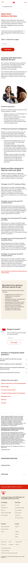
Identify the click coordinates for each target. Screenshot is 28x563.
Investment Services (9, 458)
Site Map (17, 544)
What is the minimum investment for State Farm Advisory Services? (12, 368)
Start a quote (8, 49)
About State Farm (4, 507)
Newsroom (3, 510)
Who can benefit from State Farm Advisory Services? (11, 359)
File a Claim (17, 505)
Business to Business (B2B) (6, 512)
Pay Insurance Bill (18, 510)
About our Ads (3, 541)
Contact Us (3, 505)
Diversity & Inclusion (4, 529)
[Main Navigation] (2, 2)
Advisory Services (5, 465)
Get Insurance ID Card (19, 517)
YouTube (16, 536)
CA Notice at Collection (5, 550)
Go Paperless (17, 515)
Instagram (17, 531)
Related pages (4, 474)
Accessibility (11, 544)
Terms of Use (3, 544)
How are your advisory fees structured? (10, 372)
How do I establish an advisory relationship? (11, 364)
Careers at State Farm (5, 526)
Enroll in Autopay (18, 512)
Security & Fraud (19, 541)
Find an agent (14, 342)
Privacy (10, 541)
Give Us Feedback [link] (4, 515)
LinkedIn (16, 534)
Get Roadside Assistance (19, 507)
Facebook (17, 526)
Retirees (2, 531)
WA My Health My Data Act (6, 548)
